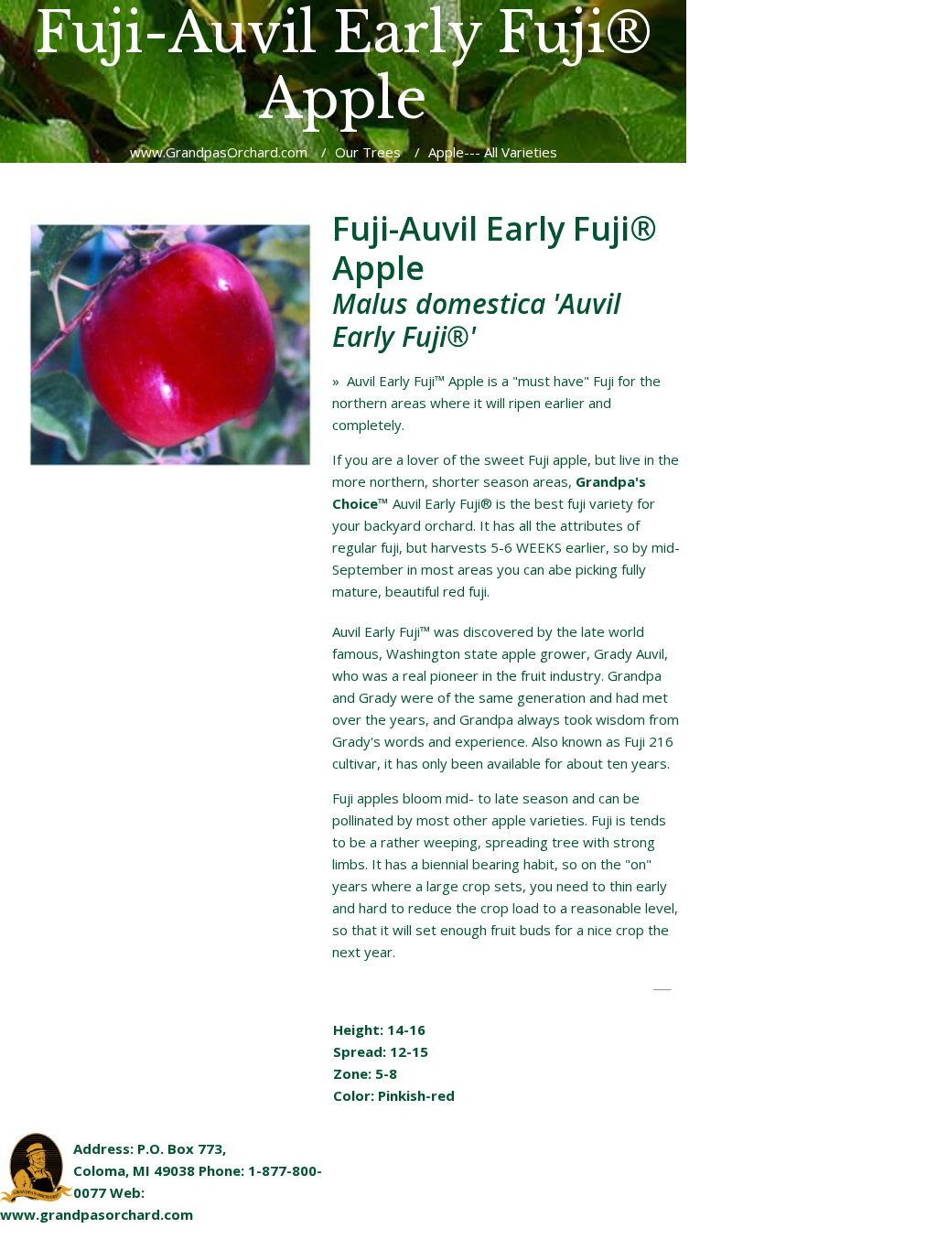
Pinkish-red (416, 1095)
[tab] (506, 990)
